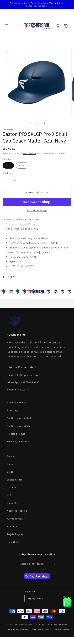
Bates (10, 471)
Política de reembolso (19, 426)
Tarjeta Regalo (15, 534)
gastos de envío (29, 153)
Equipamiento (15, 479)
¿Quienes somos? (16, 402)
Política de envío (61, 629)
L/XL (21, 165)
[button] (7, 26)
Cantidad (7, 173)
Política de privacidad (19, 418)
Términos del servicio (41, 629)
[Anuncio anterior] (6, 4)
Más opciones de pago (37, 210)
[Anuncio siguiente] (67, 4)
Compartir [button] (11, 276)
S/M (8, 165)
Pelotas (11, 456)
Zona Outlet (13, 541)
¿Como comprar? (16, 518)
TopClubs (12, 526)
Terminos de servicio (18, 441)
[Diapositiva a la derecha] (44, 123)
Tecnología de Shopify (34, 624)
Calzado (11, 487)
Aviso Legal (13, 410)
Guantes (11, 464)
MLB (9, 495)
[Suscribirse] (54, 564)
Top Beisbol (19, 624)
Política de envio (16, 433)
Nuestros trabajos (17, 510)
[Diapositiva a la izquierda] (29, 123)
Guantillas (12, 502)
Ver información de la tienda (22, 228)
